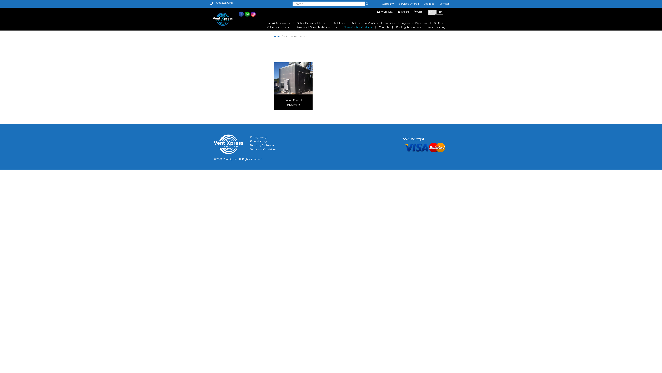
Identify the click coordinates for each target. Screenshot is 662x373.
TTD (439, 12)
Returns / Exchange (262, 145)
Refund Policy (258, 141)
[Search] (367, 4)
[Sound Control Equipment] (293, 78)
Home (277, 36)
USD (432, 12)
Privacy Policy (258, 137)
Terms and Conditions (263, 149)
